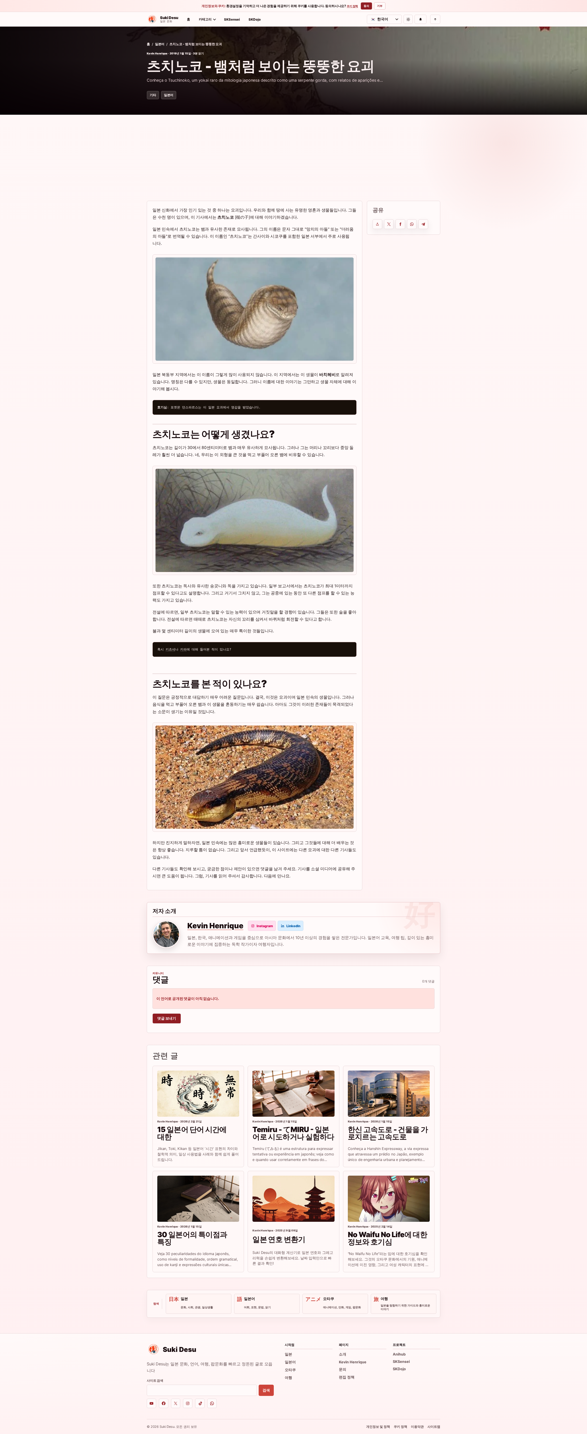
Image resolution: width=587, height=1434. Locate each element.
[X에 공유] (389, 224)
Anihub (399, 1354)
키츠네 (170, 649)
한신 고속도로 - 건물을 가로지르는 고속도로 (388, 1133)
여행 (288, 1377)
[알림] (420, 19)
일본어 (160, 44)
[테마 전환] (408, 19)
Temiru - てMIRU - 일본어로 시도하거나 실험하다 (293, 1133)
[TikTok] (200, 1403)
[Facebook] (163, 1403)
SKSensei (232, 19)
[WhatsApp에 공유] (412, 224)
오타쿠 (290, 1369)
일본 (288, 1354)
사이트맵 (433, 1426)
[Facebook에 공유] (400, 224)
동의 (366, 6)
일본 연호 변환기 (278, 1239)
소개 (342, 1354)
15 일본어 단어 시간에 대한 (192, 1133)
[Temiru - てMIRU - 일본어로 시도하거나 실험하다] (293, 1094)
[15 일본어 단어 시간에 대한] (198, 1094)
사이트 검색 (155, 1380)
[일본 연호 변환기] (293, 1199)
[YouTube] (151, 1403)
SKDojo (255, 19)
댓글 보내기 (166, 1018)
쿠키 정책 (352, 6)
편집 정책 (346, 1377)
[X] (175, 1403)
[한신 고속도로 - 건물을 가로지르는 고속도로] (389, 1094)
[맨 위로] (435, 19)
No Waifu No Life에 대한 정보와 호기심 (387, 1238)
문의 (342, 1369)
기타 (153, 95)
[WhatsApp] (212, 1403)
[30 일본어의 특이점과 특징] (198, 1199)
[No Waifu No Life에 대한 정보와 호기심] (389, 1199)
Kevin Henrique (157, 53)
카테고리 (205, 19)
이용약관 (417, 1426)
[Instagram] (187, 1403)
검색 (266, 1390)
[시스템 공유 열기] (377, 224)
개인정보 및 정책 (378, 1426)
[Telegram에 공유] (423, 224)
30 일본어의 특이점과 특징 (192, 1238)
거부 (379, 6)
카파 (183, 649)
